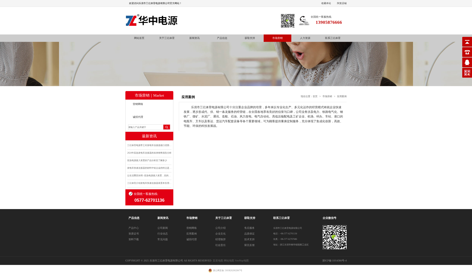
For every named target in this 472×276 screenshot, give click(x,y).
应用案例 (138, 110)
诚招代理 (138, 117)
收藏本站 (326, 3)
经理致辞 (220, 239)
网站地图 (229, 260)
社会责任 (220, 245)
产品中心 (134, 228)
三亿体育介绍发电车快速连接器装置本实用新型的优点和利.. (149, 183)
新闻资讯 (194, 38)
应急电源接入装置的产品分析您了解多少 (147, 160)
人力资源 (305, 38)
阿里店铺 (342, 3)
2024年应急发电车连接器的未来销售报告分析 (149, 153)
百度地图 (218, 260)
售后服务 (249, 228)
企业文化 (220, 233)
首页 (315, 96)
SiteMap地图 (242, 260)
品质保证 (249, 233)
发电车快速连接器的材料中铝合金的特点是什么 (149, 168)
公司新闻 (162, 228)
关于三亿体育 (167, 38)
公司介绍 (220, 228)
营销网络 (138, 104)
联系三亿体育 (333, 38)
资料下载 (134, 239)
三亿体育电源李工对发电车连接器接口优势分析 (149, 145)
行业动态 (162, 233)
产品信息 (222, 38)
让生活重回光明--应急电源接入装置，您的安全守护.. (149, 175)
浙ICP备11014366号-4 (334, 260)
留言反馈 (249, 245)
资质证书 (134, 233)
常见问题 (162, 239)
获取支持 (250, 38)
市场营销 (277, 38)
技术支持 (249, 239)
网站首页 (139, 38)
